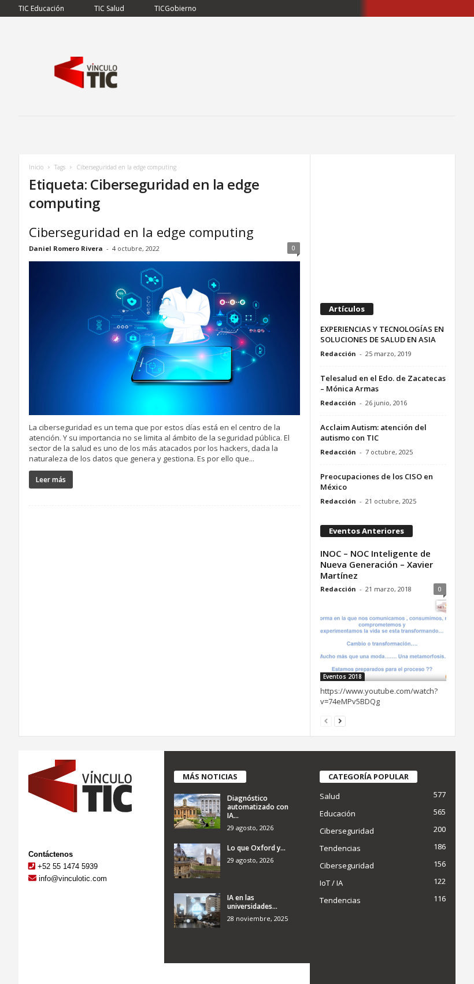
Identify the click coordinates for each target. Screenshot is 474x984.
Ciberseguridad (347, 831)
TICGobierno (175, 8)
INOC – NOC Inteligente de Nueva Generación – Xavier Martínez (376, 564)
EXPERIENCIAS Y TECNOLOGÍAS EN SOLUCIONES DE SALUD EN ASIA (382, 334)
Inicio (36, 167)
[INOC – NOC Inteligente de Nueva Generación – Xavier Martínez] (383, 640)
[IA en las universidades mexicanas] (197, 910)
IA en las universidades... (252, 902)
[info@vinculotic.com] (32, 878)
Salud (330, 796)
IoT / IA (331, 883)
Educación (338, 813)
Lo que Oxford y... (256, 848)
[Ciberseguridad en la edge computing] (164, 338)
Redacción (338, 353)
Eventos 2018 (342, 676)
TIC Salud (109, 8)
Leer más (51, 479)
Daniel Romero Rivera (66, 248)
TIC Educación (41, 8)
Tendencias (340, 848)
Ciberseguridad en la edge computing (141, 232)
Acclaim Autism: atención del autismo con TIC (373, 432)
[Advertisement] (383, 224)
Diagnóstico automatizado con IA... (257, 806)
